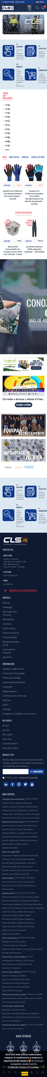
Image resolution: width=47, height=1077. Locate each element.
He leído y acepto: (21, 777)
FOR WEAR (18, 469)
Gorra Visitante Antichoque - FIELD (13, 192)
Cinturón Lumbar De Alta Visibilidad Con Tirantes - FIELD (34, 249)
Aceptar (24, 1073)
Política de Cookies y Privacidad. (23, 1067)
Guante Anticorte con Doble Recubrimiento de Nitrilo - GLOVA (12, 250)
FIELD (39, 469)
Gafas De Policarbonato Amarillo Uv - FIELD (34, 193)
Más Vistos (14, 157)
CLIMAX (7, 469)
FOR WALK (29, 469)
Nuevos (25, 157)
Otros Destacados (23, 212)
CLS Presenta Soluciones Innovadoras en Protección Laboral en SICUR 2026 (23, 399)
